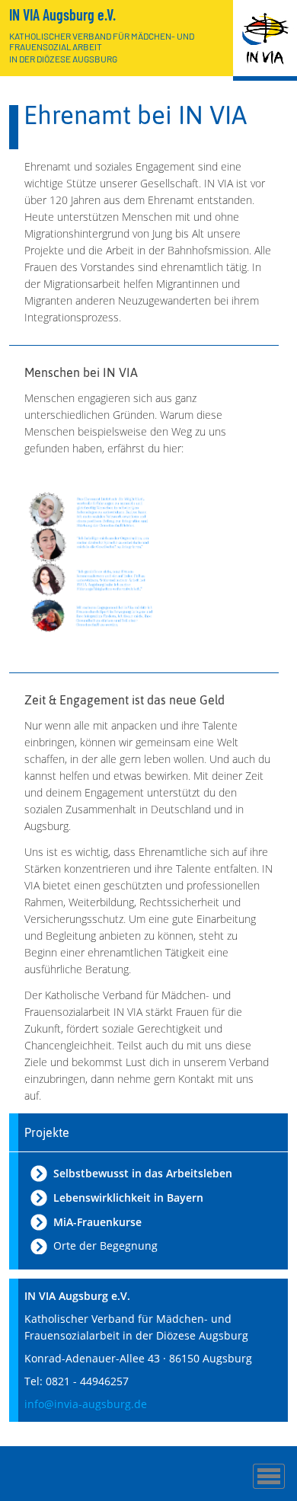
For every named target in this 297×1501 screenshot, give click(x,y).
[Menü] (269, 1476)
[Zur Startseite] (265, 40)
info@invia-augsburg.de (85, 1404)
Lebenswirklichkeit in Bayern (128, 1197)
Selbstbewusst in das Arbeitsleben (142, 1173)
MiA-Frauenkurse (97, 1222)
